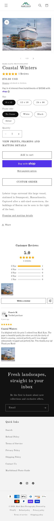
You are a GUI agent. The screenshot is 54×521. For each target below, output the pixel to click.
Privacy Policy (13, 450)
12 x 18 (24, 102)
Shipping (5, 83)
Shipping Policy (13, 457)
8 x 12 (9, 102)
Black (40, 114)
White (26, 114)
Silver (9, 121)
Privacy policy (38, 510)
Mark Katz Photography (26, 506)
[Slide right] (33, 59)
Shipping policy (36, 515)
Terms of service (21, 515)
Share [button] (8, 225)
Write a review (23, 301)
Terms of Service (14, 444)
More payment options (27, 171)
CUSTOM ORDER (27, 182)
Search (9, 430)
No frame (10, 114)
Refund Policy (12, 437)
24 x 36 (40, 102)
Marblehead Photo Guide (18, 470)
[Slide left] (21, 59)
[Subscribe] (45, 407)
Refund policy (24, 510)
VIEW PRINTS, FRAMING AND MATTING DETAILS (21, 143)
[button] (6, 5)
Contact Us (11, 464)
